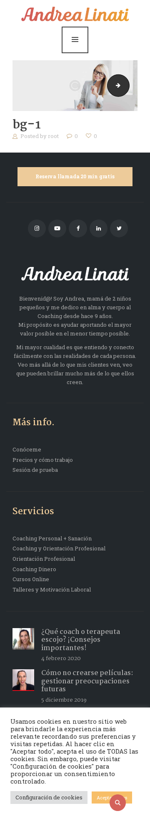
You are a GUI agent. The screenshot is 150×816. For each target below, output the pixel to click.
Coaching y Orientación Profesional (58, 548)
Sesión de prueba (35, 469)
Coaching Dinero (34, 569)
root (54, 136)
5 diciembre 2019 (64, 700)
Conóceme (26, 449)
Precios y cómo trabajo (42, 459)
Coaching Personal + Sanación (52, 538)
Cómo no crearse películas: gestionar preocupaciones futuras (87, 681)
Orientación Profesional (43, 558)
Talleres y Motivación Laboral (51, 589)
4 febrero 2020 (61, 658)
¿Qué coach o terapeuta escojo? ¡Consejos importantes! (80, 640)
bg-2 (127, 85)
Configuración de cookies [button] (48, 797)
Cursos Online (30, 579)
